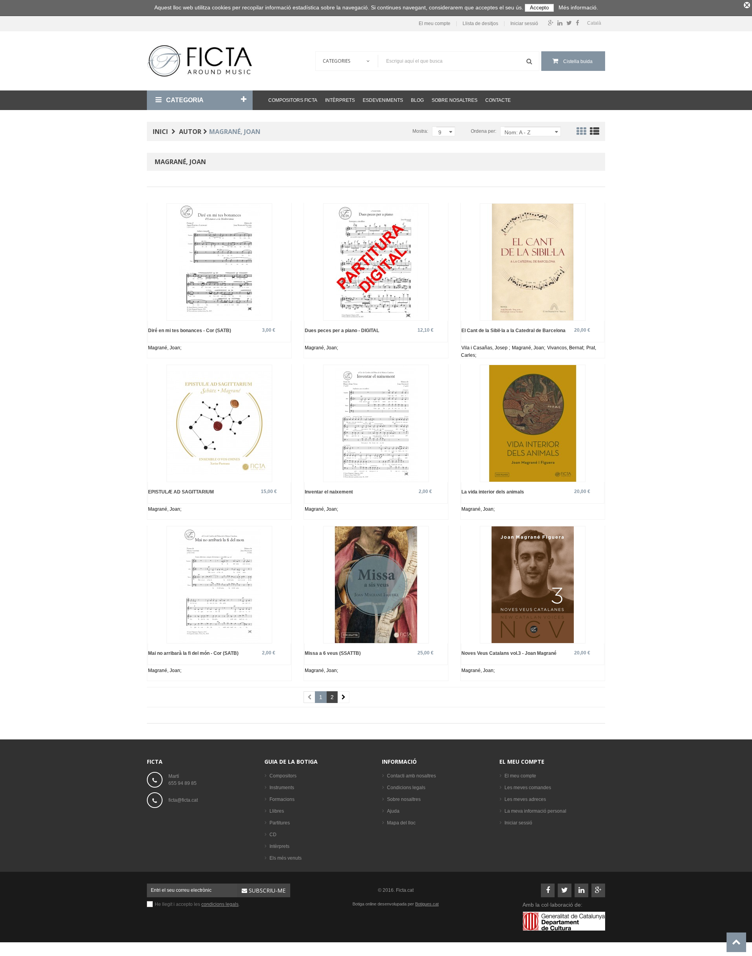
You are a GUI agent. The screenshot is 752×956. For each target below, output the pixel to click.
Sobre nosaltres (454, 100)
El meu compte (434, 23)
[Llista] (594, 133)
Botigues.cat (427, 904)
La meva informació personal (535, 811)
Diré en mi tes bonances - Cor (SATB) (189, 330)
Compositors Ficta (292, 100)
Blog (417, 100)
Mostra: (420, 131)
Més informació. (578, 7)
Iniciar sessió (524, 23)
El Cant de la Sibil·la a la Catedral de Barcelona (513, 330)
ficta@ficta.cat (183, 800)
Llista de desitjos (480, 23)
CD (273, 834)
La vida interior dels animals (492, 491)
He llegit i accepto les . (197, 904)
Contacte (498, 100)
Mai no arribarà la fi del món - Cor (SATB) (193, 653)
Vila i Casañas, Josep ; (486, 348)
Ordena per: (483, 131)
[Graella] (581, 133)
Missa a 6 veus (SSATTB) (333, 653)
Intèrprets (340, 100)
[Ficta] (200, 61)
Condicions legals (406, 787)
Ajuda (393, 811)
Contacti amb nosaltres (411, 776)
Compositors (282, 776)
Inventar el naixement (329, 491)
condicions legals (220, 904)
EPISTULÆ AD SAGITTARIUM (181, 491)
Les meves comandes (527, 787)
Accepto (539, 8)
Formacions (282, 799)
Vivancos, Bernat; (566, 348)
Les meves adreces (525, 799)
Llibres (276, 811)
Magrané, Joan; (164, 348)
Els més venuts (285, 858)
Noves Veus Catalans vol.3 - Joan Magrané (509, 653)
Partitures (279, 823)
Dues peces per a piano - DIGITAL (342, 330)
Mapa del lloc (401, 823)
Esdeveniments (383, 100)
